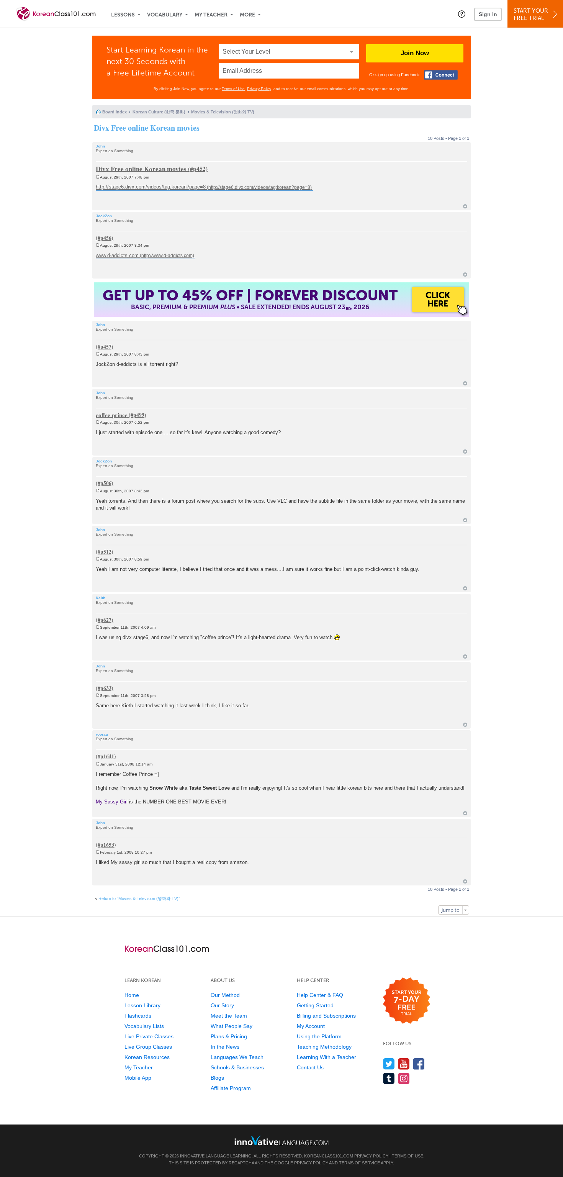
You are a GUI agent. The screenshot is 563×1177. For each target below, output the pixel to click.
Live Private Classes (148, 1036)
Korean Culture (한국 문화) (159, 112)
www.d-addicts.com (117, 255)
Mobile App (137, 1078)
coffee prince (112, 414)
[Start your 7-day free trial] (406, 1001)
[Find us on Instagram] (404, 1078)
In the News (225, 1047)
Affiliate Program (231, 1088)
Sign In (488, 14)
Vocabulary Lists (144, 1026)
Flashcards (137, 1016)
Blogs (217, 1078)
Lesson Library (142, 1005)
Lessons (123, 14)
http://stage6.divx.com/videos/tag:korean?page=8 (151, 187)
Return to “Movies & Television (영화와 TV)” (139, 898)
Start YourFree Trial (531, 14)
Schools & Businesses (237, 1067)
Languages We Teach (237, 1057)
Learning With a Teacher (326, 1057)
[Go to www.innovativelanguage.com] (281, 1140)
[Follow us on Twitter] (389, 1064)
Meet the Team (229, 1016)
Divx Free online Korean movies (147, 127)
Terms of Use (233, 89)
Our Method (225, 995)
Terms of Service (359, 1163)
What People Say (231, 1026)
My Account (311, 1026)
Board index (114, 112)
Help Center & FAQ (320, 995)
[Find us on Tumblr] (389, 1078)
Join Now (415, 53)
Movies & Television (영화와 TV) (222, 112)
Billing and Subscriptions (326, 1016)
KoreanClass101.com (328, 1156)
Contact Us (310, 1067)
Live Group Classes (148, 1047)
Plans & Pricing (229, 1036)
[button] (461, 14)
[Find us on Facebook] (419, 1064)
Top (465, 206)
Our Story (222, 1005)
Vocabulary (164, 14)
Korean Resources (147, 1057)
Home (131, 995)
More (247, 14)
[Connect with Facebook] (440, 74)
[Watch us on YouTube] (404, 1064)
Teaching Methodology (324, 1047)
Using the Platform (319, 1036)
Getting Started (315, 1005)
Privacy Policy (259, 89)
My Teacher (211, 14)
